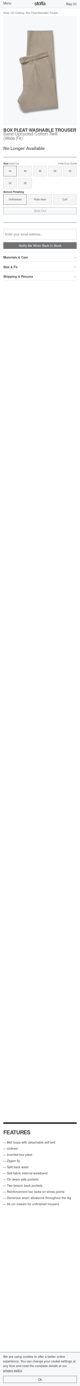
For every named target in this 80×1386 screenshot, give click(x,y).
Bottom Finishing (13, 192)
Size (11, 163)
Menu (7, 3)
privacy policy (12, 1370)
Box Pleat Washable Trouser (42, 13)
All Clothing (17, 13)
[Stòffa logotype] (40, 4)
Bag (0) (71, 4)
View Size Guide (67, 163)
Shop (6, 13)
